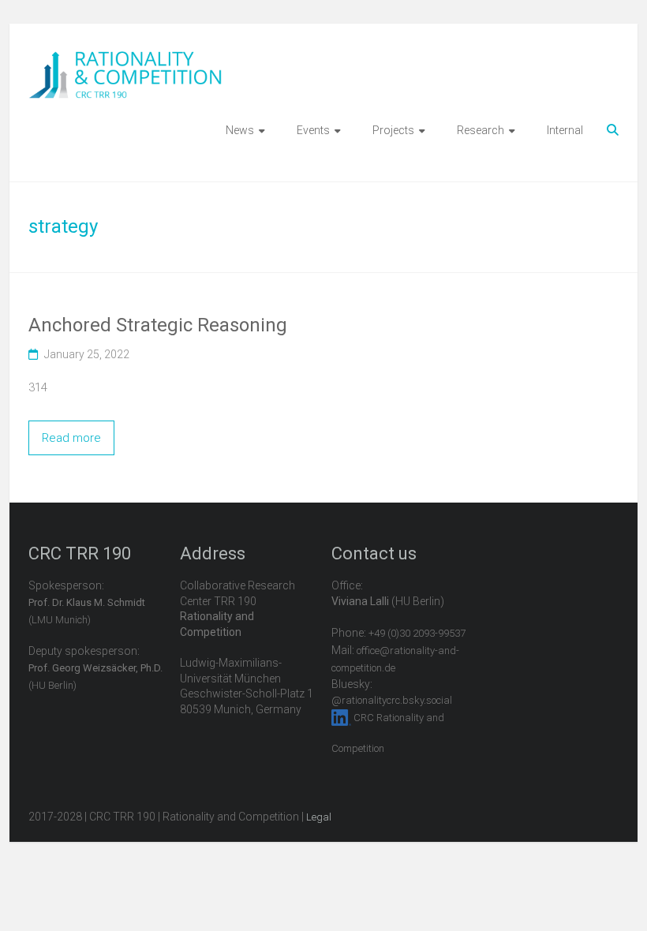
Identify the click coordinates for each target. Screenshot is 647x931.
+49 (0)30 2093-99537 (417, 633)
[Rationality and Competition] (125, 60)
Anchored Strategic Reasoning (157, 325)
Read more (71, 438)
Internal (565, 130)
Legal (318, 817)
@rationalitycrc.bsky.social (391, 700)
